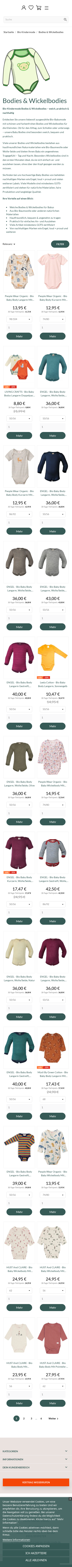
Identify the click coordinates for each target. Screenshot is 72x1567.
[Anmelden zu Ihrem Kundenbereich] (23, 8)
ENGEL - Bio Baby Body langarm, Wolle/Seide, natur (19, 978)
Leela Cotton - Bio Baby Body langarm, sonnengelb (52, 684)
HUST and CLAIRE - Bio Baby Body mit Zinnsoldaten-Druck (19, 1364)
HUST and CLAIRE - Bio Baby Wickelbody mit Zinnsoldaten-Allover (53, 1269)
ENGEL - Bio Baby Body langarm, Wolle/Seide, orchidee (52, 978)
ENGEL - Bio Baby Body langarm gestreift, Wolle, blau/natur (53, 879)
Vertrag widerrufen (36, 1482)
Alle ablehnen (36, 1560)
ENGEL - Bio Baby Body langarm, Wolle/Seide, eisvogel (52, 393)
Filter (60, 244)
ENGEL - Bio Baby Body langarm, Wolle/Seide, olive (19, 783)
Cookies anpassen (36, 1546)
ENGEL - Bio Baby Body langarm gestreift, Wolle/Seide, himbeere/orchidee (19, 684)
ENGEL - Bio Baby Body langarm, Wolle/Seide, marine (52, 493)
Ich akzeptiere (36, 1553)
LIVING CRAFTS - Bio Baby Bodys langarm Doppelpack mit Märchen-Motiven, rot (19, 393)
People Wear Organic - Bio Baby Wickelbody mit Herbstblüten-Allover (52, 783)
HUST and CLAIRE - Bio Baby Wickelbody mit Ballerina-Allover (19, 1269)
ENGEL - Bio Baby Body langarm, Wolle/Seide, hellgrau (52, 588)
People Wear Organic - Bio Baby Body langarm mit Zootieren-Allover (19, 298)
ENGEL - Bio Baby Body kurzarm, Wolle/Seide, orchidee (19, 879)
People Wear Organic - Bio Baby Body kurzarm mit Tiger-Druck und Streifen (19, 493)
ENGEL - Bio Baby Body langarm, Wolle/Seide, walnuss (19, 588)
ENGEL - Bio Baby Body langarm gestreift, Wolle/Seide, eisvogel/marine (19, 1074)
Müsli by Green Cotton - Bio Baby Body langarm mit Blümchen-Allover (53, 1074)
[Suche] (65, 20)
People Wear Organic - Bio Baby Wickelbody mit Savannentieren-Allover (52, 1173)
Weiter (54, 1418)
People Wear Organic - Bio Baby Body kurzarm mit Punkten (52, 298)
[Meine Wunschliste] (31, 8)
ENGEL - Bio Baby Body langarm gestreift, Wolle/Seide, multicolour (19, 1173)
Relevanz (9, 244)
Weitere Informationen (16, 1539)
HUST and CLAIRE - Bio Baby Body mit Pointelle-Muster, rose (52, 1364)
